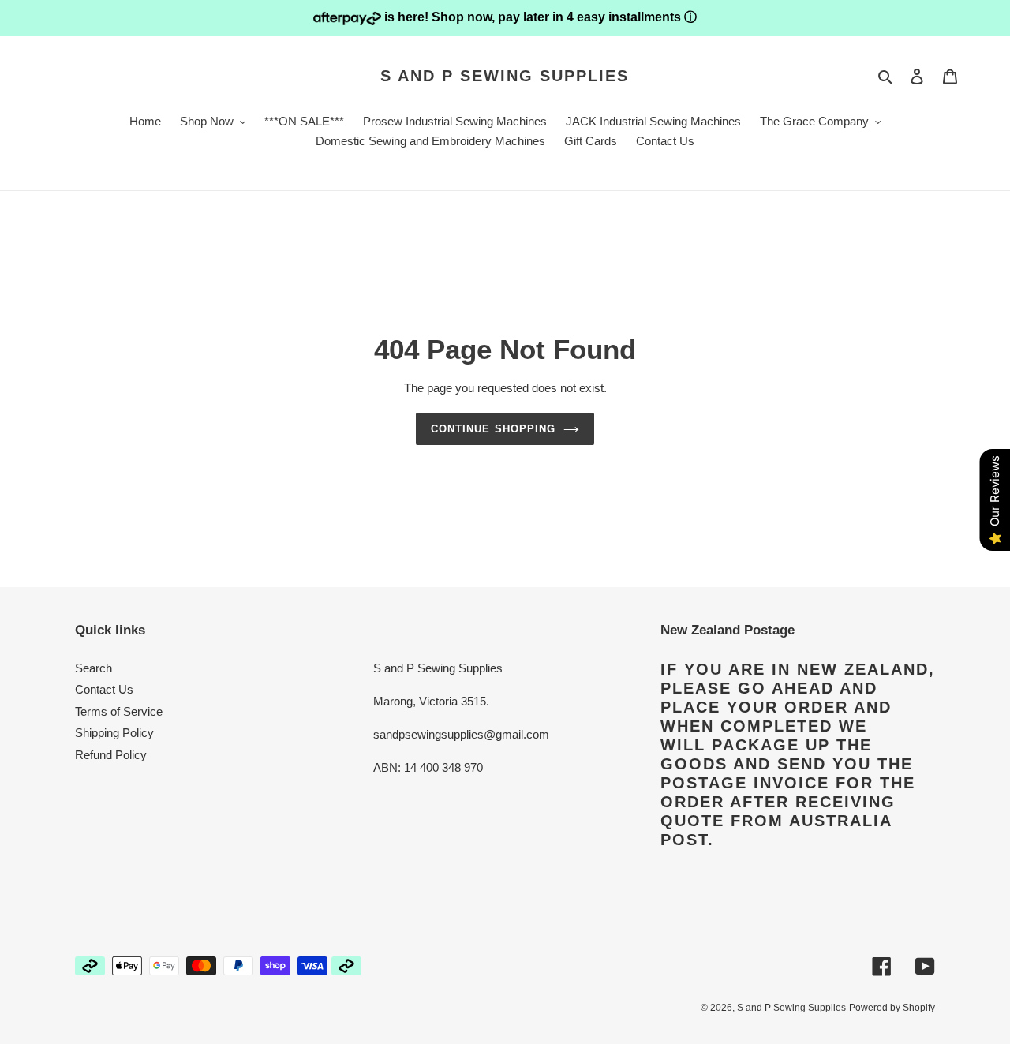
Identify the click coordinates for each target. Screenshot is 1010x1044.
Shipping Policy (114, 732)
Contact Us (104, 689)
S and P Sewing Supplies (504, 75)
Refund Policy (111, 754)
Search (93, 668)
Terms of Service (119, 711)
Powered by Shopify (892, 1007)
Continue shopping (493, 429)
